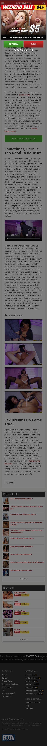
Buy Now (13, 44)
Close (33, 44)
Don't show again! (24, 50)
